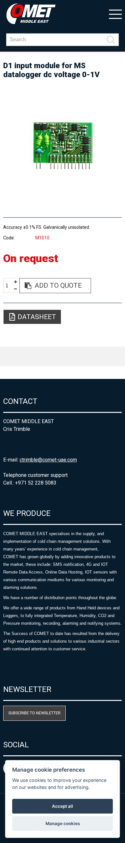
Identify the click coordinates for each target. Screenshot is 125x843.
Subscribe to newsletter (34, 713)
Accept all (62, 806)
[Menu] (115, 14)
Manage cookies (63, 823)
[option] (62, 145)
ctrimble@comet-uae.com (48, 460)
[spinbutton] (9, 286)
